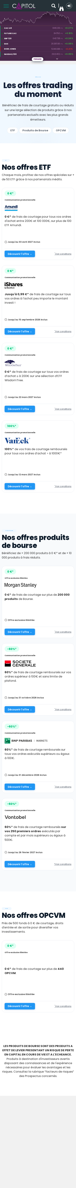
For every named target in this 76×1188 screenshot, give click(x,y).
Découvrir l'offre (20, 254)
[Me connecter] (69, 6)
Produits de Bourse (35, 130)
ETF (12, 130)
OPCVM (61, 130)
